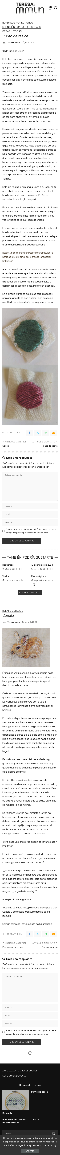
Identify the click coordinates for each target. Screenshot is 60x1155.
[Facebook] (29, 433)
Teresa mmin (13, 42)
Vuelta (5, 576)
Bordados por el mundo (17, 23)
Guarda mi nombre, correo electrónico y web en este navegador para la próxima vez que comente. (31, 531)
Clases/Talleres (13, 1062)
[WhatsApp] (45, 433)
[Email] (53, 433)
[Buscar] (56, 8)
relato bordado (12, 611)
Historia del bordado (16, 1071)
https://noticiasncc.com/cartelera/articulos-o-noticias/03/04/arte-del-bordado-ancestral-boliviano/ (28, 257)
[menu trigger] (6, 8)
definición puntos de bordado (21, 27)
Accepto (30, 1151)
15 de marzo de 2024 (42, 564)
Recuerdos (8, 564)
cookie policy (49, 1145)
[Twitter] (37, 433)
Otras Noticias (12, 31)
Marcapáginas (38, 576)
